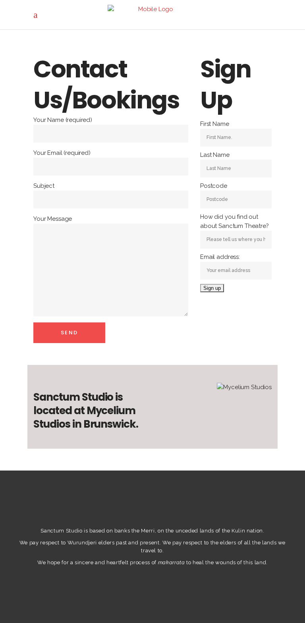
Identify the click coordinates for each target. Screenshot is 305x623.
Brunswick (109, 424)
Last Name (215, 154)
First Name (214, 123)
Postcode (213, 185)
